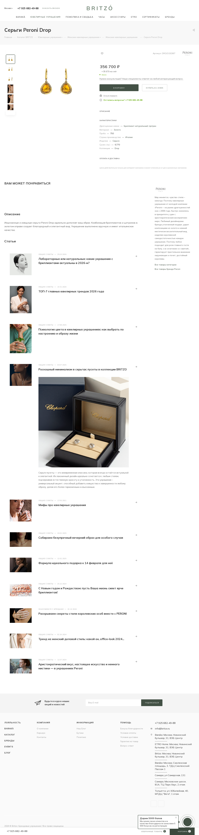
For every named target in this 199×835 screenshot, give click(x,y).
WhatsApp (161, 804)
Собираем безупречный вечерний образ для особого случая (80, 537)
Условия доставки (129, 737)
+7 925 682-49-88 (27, 8)
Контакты (41, 737)
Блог (7, 752)
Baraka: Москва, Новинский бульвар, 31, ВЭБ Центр (170, 736)
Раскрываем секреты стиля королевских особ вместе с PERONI (82, 613)
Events (8, 746)
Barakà (9, 728)
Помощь (125, 722)
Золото (117, 129)
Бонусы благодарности (131, 728)
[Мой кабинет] (193, 8)
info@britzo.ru (162, 728)
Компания (43, 722)
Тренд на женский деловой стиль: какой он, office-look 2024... (81, 639)
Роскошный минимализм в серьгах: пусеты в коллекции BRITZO (82, 369)
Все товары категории (165, 264)
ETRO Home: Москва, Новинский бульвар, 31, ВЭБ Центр (173, 746)
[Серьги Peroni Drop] (56, 82)
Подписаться (152, 703)
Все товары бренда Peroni (167, 269)
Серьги (116, 141)
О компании (42, 728)
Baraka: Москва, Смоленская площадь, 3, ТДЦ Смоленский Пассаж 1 (172, 766)
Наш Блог (81, 728)
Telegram (154, 804)
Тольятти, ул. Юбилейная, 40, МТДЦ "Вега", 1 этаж (171, 792)
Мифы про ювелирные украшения (62, 505)
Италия (129, 137)
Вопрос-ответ (127, 745)
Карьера (41, 733)
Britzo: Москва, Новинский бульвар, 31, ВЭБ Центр (170, 755)
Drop (117, 148)
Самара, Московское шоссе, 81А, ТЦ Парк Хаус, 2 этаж (170, 783)
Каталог (9, 734)
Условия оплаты (128, 733)
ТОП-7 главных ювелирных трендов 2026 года (71, 291)
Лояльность (12, 722)
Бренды (9, 740)
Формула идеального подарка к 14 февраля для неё (75, 563)
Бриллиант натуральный (136, 126)
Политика (81, 737)
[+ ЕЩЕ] (181, 17)
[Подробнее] (136, 256)
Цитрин (152, 126)
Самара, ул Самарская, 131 (170, 775)
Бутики (80, 733)
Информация (85, 722)
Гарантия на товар (129, 741)
